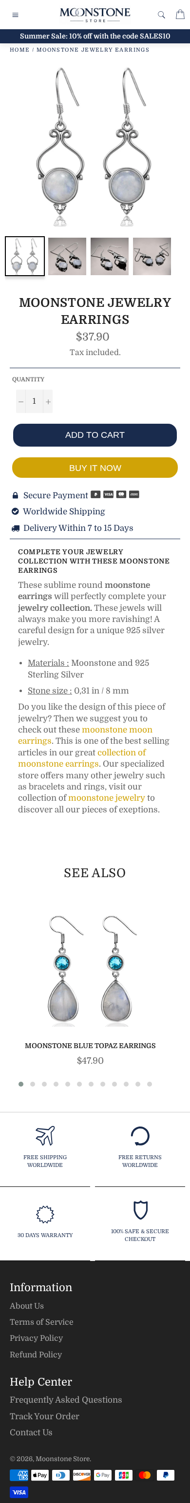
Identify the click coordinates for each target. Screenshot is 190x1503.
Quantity (28, 379)
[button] (21, 1084)
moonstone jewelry (106, 798)
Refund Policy (36, 1355)
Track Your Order (44, 1416)
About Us (27, 1306)
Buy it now (95, 468)
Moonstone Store (63, 1459)
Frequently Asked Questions (66, 1400)
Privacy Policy (36, 1338)
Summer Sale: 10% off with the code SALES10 (95, 36)
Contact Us (31, 1432)
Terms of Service (42, 1322)
